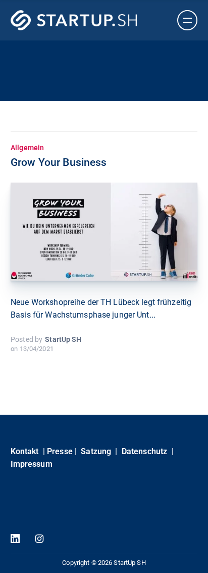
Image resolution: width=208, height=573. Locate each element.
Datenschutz (144, 451)
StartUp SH (63, 339)
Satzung (96, 451)
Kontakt (25, 451)
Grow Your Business (59, 162)
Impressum (32, 464)
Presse (60, 451)
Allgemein (27, 148)
